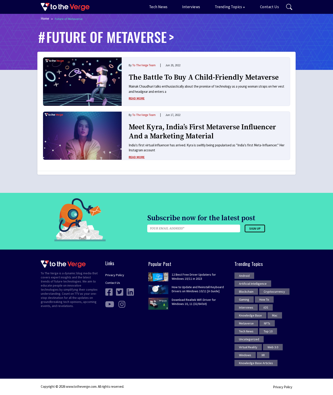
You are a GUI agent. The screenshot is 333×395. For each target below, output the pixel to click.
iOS (265, 307)
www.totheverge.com (81, 386)
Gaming (244, 299)
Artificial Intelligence (253, 284)
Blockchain (246, 292)
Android (244, 276)
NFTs (267, 323)
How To (264, 299)
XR (263, 355)
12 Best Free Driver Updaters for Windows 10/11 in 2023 (194, 276)
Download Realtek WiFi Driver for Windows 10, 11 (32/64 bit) (194, 302)
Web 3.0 (273, 347)
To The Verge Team (144, 65)
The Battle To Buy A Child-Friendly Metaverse (204, 77)
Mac (275, 315)
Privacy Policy (114, 275)
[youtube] (109, 304)
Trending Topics (228, 6)
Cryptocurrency (274, 292)
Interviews (191, 6)
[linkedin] (130, 292)
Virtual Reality (248, 347)
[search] (289, 7)
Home (45, 18)
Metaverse (246, 323)
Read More (137, 98)
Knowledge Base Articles (256, 363)
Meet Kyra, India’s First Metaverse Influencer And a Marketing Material (202, 132)
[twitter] (119, 292)
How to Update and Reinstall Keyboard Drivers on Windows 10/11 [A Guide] (198, 289)
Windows (245, 355)
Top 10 (268, 331)
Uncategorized (249, 339)
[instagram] (121, 304)
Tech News (158, 6)
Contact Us (269, 6)
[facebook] (109, 292)
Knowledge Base (250, 315)
